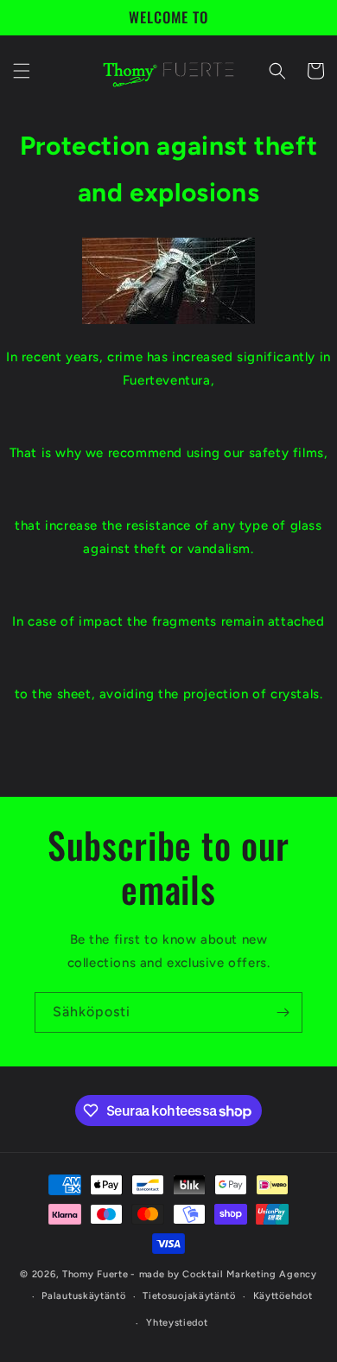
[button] (22, 71)
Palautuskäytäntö (83, 1296)
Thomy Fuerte (95, 1274)
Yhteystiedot (176, 1322)
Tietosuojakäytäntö (189, 1296)
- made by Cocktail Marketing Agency (223, 1274)
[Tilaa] (283, 1012)
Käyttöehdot (283, 1296)
